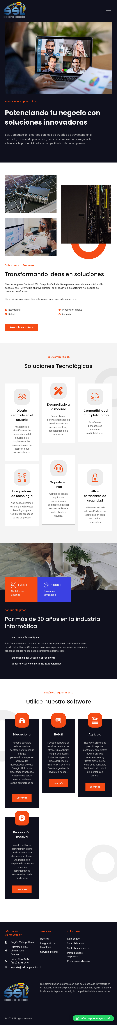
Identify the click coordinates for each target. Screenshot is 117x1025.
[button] (93, 1018)
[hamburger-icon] (108, 10)
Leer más (22, 797)
